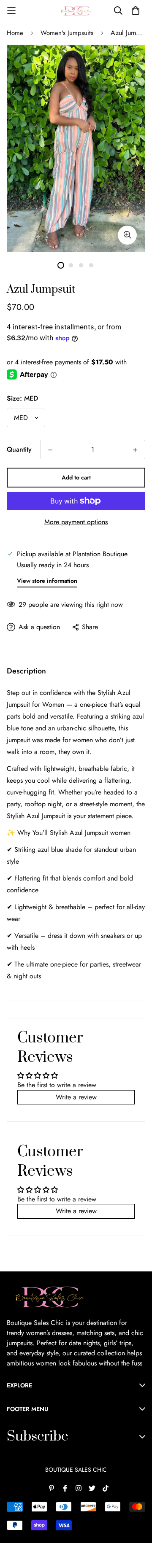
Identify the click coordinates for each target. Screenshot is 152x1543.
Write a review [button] (76, 1097)
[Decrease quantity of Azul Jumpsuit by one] (50, 450)
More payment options (76, 522)
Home (15, 33)
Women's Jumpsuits (67, 33)
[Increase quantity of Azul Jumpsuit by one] (135, 450)
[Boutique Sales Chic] (76, 11)
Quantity (19, 449)
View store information (47, 580)
